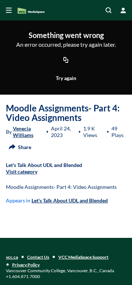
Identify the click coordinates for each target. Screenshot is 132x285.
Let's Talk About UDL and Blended (70, 200)
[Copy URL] (66, 60)
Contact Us (38, 257)
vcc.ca (12, 257)
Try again (66, 78)
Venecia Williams (23, 131)
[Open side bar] (9, 10)
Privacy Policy (26, 264)
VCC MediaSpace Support (83, 257)
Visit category (21, 171)
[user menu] (123, 10)
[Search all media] (108, 10)
